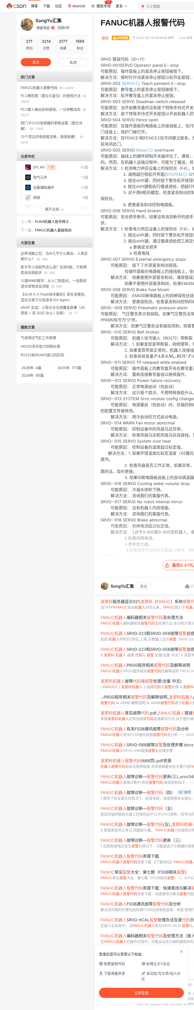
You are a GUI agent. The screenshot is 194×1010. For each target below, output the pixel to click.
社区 (58, 6)
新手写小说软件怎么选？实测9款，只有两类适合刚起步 (54, 270)
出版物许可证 (159, 1004)
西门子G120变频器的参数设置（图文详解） (51, 126)
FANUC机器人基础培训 (53, 230)
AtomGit (78, 6)
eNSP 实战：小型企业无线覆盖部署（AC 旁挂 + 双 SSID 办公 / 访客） (53, 310)
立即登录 (141, 993)
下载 (46, 6)
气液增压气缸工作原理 (38, 337)
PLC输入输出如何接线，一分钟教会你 (51, 112)
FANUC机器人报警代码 (47, 87)
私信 (73, 62)
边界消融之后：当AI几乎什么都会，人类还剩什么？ (54, 256)
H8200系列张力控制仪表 (40, 346)
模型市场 (103, 6)
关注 (143, 586)
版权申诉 (143, 1004)
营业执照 (176, 1004)
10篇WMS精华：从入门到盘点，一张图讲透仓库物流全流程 (53, 283)
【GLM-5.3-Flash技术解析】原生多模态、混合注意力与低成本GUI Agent (54, 297)
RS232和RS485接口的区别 (42, 355)
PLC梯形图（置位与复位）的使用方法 (51, 98)
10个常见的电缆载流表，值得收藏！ (50, 139)
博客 (34, 6)
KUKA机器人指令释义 (52, 221)
